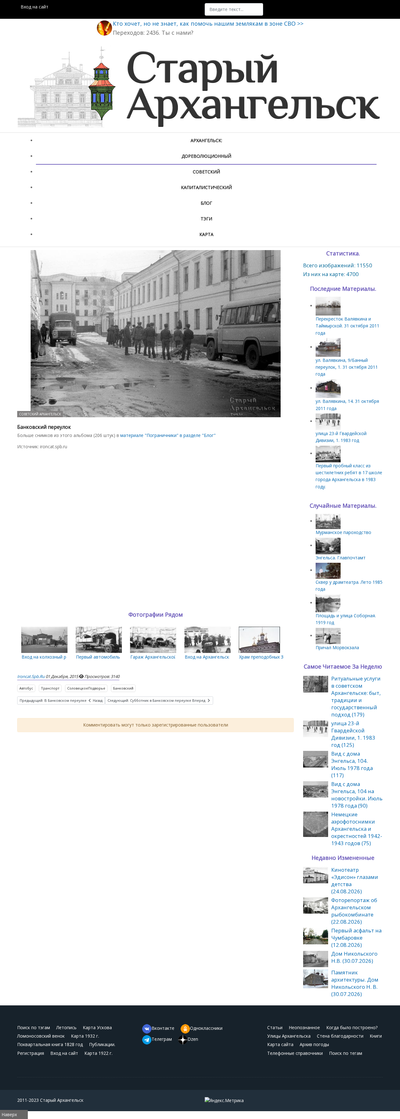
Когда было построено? (352, 1027)
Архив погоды (314, 1044)
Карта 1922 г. (98, 1053)
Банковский (123, 688)
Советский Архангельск (40, 414)
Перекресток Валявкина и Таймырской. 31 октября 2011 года (347, 326)
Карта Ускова (97, 1027)
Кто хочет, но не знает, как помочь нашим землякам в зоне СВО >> (208, 23)
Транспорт (50, 688)
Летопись (66, 1027)
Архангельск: (206, 140)
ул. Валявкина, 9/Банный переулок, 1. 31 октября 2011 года (347, 367)
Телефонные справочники (295, 1053)
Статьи (274, 1027)
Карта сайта (280, 1044)
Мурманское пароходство (343, 532)
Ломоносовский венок (41, 1036)
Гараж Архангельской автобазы (164, 657)
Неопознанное (304, 1027)
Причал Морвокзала (337, 647)
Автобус (26, 688)
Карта (206, 234)
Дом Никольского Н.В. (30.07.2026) (354, 957)
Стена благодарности (340, 1036)
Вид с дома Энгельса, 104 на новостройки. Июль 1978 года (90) (356, 794)
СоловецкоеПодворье (86, 688)
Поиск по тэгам (33, 1027)
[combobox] (234, 9)
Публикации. (102, 1044)
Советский (206, 172)
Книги (376, 1036)
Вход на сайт (34, 7)
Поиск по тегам (345, 1053)
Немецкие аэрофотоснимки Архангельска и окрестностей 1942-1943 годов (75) (356, 829)
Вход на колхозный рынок (49, 657)
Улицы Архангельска (289, 1036)
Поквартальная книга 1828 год (50, 1044)
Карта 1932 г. (85, 1036)
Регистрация (30, 1053)
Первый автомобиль (98, 657)
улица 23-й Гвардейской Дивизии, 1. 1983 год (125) (353, 734)
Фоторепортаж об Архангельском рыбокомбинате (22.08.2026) (354, 910)
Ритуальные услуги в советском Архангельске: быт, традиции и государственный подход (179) (356, 696)
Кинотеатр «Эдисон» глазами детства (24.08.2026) (354, 880)
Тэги (206, 219)
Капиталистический (206, 187)
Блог (206, 203)
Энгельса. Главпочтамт (341, 558)
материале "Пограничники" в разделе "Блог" (168, 435)
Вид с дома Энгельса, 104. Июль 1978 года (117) (352, 764)
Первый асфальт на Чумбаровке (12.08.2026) (356, 937)
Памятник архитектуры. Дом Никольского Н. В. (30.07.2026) (354, 983)
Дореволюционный (206, 156)
